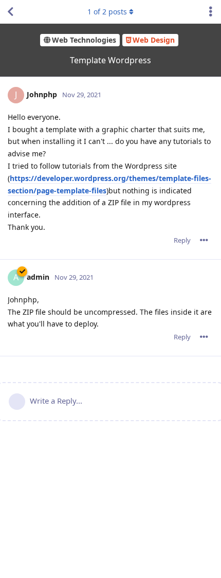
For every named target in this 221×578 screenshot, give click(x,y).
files (98, 190)
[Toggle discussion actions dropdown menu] (210, 12)
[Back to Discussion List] (10, 12)
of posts (107, 11)
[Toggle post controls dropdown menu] (204, 240)
